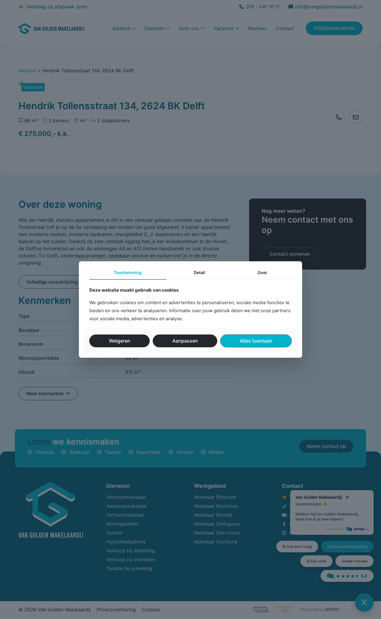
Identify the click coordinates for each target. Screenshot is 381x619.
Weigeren (119, 341)
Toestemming (128, 272)
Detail (199, 272)
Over (262, 272)
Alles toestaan (256, 341)
